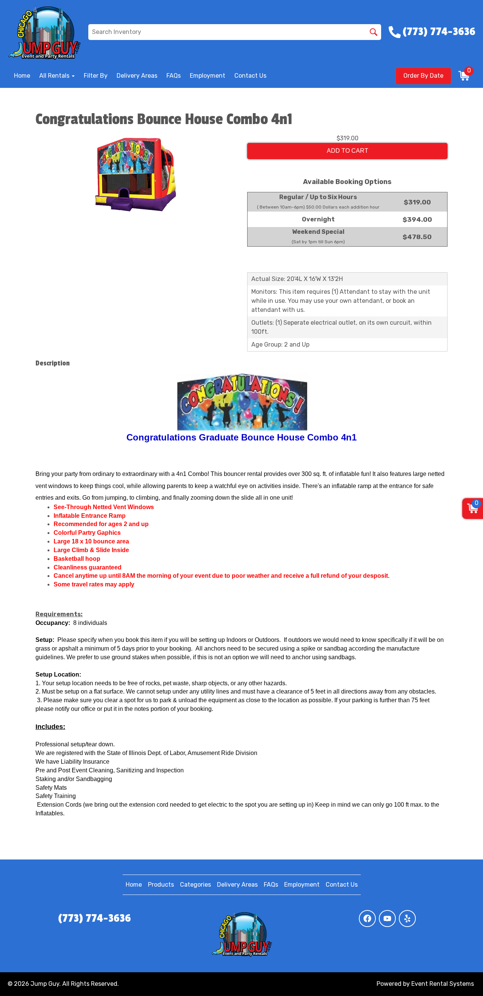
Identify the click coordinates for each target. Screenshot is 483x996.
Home (22, 75)
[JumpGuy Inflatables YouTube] (387, 918)
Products (161, 884)
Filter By (96, 75)
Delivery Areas (137, 75)
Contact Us (250, 75)
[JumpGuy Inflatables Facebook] (367, 918)
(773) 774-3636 (94, 918)
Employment (207, 75)
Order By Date (423, 75)
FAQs (173, 75)
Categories (195, 884)
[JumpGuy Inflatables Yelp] (407, 918)
